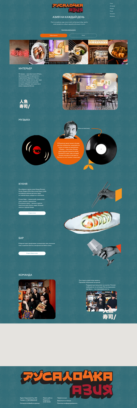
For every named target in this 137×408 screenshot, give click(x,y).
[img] (68, 8)
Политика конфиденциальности (67, 403)
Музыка (112, 8)
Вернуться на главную (64, 400)
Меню (111, 11)
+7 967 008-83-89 (31, 400)
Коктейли (112, 13)
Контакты (112, 16)
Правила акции (62, 398)
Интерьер (112, 6)
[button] (32, 213)
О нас (111, 3)
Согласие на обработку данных (30, 403)
